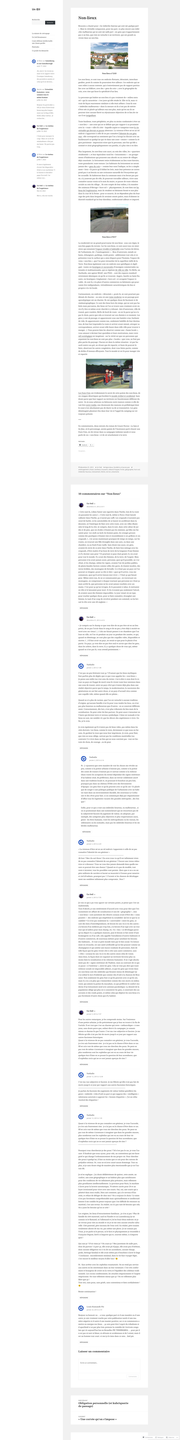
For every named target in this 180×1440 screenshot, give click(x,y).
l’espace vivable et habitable (107, 249)
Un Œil (36, 9)
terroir (108, 472)
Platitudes (35, 47)
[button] (109, 56)
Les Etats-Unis (84, 393)
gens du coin (94, 166)
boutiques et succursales (102, 267)
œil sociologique (85, 336)
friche (122, 469)
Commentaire (133, 1376)
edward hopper (114, 469)
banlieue (98, 469)
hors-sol (137, 469)
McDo (103, 472)
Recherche (36, 20)
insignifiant (91, 115)
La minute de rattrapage (41, 33)
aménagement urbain (86, 469)
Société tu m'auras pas (122, 467)
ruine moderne (115, 297)
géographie (129, 469)
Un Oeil (40, 126)
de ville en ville (121, 270)
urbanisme (115, 472)
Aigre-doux (109, 467)
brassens (104, 469)
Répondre (84, 608)
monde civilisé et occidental (123, 396)
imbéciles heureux (84, 472)
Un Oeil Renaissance (39, 37)
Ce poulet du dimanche (40, 51)
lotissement (96, 472)
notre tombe (91, 405)
